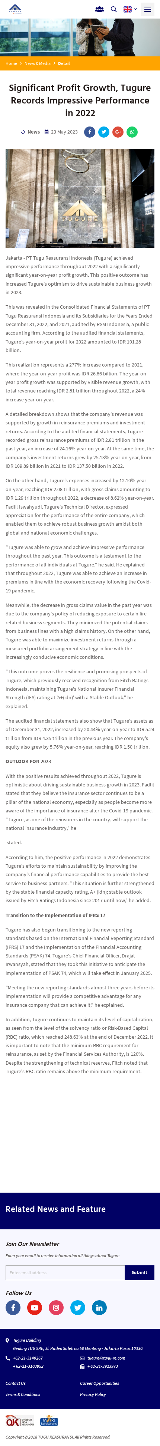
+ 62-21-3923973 (102, 1366)
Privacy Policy (93, 1394)
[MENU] (147, 9)
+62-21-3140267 (28, 1358)
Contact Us (16, 1383)
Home (11, 63)
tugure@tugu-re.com (106, 1358)
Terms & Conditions (23, 1394)
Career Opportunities (99, 1383)
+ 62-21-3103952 (28, 1366)
